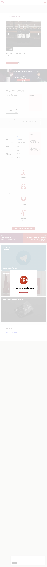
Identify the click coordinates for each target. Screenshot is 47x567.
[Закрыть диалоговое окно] (45, 2)
